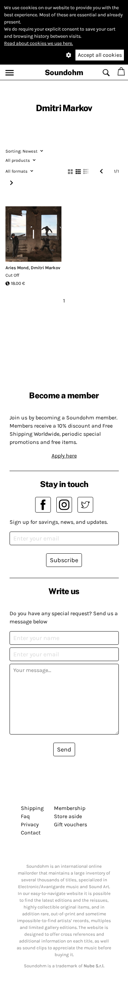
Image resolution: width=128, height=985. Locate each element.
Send (64, 749)
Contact (31, 832)
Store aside (68, 816)
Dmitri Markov (45, 267)
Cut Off (12, 275)
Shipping (32, 808)
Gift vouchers (70, 824)
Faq (25, 816)
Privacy (30, 824)
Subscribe (64, 560)
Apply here (64, 455)
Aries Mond (17, 267)
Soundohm (64, 72)
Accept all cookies (100, 55)
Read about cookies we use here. (38, 43)
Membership (69, 808)
